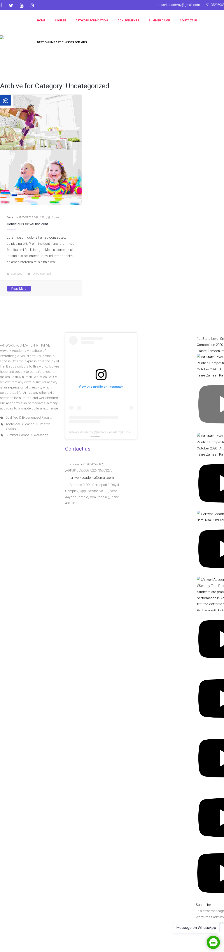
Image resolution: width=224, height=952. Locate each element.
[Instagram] (32, 5)
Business (16, 273)
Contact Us (189, 20)
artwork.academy (110, 432)
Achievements (128, 20)
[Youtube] (21, 5)
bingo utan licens (99, 436)
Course (60, 20)
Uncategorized (42, 273)
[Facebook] (3, 5)
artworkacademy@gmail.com (178, 5)
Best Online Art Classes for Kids (62, 42)
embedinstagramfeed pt (95, 436)
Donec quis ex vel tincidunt (27, 224)
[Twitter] (11, 5)
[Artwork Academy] (14, 39)
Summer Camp (159, 20)
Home (41, 20)
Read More (18, 288)
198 (42, 217)
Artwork (56, 217)
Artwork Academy (81, 432)
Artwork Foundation (91, 20)
